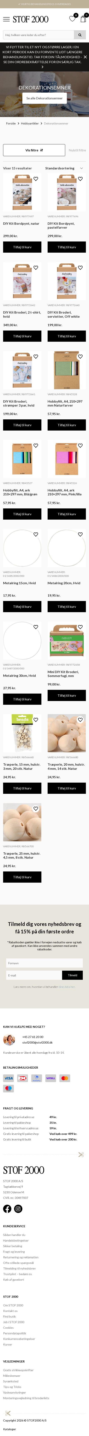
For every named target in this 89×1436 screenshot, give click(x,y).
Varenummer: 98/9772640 (64, 305)
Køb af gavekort (13, 1279)
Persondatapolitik (14, 1333)
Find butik (9, 1316)
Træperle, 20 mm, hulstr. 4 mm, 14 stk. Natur (66, 766)
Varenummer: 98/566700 (18, 846)
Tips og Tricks (12, 1387)
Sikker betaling (12, 1246)
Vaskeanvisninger (14, 1392)
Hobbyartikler (30, 123)
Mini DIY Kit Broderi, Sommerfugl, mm (63, 674)
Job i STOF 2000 (13, 1322)
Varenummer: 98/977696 (63, 216)
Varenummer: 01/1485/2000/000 (13, 574)
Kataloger (9, 1429)
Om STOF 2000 (13, 1305)
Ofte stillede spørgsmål (18, 1263)
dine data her (67, 986)
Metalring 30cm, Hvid (19, 675)
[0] (83, 19)
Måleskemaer (11, 1375)
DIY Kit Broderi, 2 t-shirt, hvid (22, 314)
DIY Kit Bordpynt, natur (21, 223)
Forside (11, 123)
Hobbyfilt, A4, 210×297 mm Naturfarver (65, 403)
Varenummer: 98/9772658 (64, 664)
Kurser (7, 1344)
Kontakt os (10, 1311)
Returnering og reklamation (20, 1257)
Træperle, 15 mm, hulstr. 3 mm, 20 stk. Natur (21, 766)
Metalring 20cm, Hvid (64, 583)
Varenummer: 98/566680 (63, 757)
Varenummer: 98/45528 (62, 394)
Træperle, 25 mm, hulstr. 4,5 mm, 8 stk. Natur (21, 855)
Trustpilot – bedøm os (17, 1274)
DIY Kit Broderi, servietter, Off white (64, 314)
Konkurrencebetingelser (19, 1339)
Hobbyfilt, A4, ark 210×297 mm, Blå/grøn (20, 492)
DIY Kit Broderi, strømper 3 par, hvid (18, 403)
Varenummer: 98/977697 (18, 216)
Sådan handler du (14, 1235)
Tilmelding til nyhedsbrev (19, 1268)
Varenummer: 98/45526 (62, 483)
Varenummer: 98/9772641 (19, 394)
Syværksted (10, 1381)
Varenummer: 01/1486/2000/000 (58, 574)
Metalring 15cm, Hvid (19, 583)
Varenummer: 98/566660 (18, 757)
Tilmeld (72, 975)
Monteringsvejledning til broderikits (26, 1398)
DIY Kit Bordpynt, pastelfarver (61, 225)
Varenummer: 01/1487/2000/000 (13, 666)
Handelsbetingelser (16, 1240)
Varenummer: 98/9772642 (19, 305)
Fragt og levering (14, 1251)
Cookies (8, 1327)
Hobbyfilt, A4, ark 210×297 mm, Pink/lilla (65, 492)
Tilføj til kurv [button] (22, 247)
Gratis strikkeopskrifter (18, 1370)
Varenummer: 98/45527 (17, 483)
